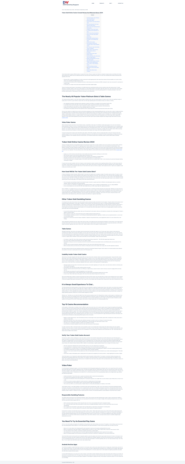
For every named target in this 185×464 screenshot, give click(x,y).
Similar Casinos (89, 54)
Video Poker (89, 36)
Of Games (88, 52)
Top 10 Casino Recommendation (93, 33)
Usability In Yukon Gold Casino (92, 29)
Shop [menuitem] (110, 3)
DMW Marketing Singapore (71, 4)
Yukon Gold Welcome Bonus (92, 66)
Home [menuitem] (93, 3)
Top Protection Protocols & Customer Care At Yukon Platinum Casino (93, 44)
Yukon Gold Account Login (92, 53)
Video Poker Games (90, 20)
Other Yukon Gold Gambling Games (93, 26)
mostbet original (65, 117)
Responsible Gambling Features (92, 38)
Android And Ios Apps (91, 41)
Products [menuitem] (102, 3)
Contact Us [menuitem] (120, 3)
